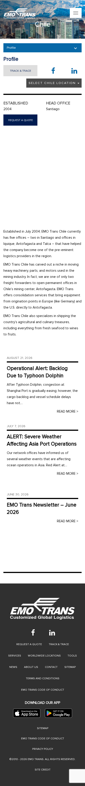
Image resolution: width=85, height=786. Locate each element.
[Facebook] (33, 633)
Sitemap (70, 667)
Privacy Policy (42, 749)
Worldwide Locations (44, 655)
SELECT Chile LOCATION (53, 83)
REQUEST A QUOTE (20, 120)
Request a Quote (29, 644)
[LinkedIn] (52, 633)
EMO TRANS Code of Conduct (42, 738)
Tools (72, 655)
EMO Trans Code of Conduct (42, 690)
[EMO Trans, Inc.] (19, 13)
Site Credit (43, 769)
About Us (31, 667)
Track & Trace (20, 70)
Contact (51, 667)
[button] (4, 19)
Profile (11, 48)
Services (14, 655)
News (13, 667)
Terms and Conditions (42, 678)
